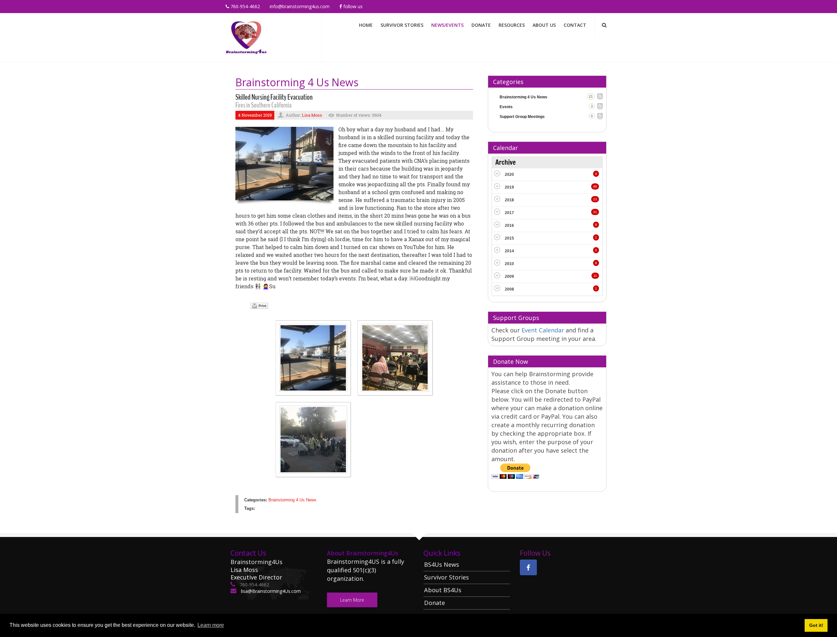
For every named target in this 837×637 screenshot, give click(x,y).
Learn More (352, 600)
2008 (509, 289)
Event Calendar (543, 330)
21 (591, 96)
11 (595, 275)
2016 (509, 225)
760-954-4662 (244, 6)
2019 (509, 187)
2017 (509, 212)
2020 (509, 174)
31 (595, 212)
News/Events (447, 25)
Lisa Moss (312, 115)
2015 (509, 238)
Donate (481, 25)
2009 (509, 276)
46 (595, 186)
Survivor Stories (402, 25)
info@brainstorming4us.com (300, 6)
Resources (512, 25)
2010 (509, 263)
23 (595, 199)
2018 (509, 200)
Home (366, 25)
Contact (575, 25)
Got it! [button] (816, 625)
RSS (600, 96)
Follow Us (352, 6)
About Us (544, 25)
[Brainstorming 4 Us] (246, 37)
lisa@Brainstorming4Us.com (270, 591)
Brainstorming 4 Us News (292, 499)
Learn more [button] (210, 625)
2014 (509, 251)
